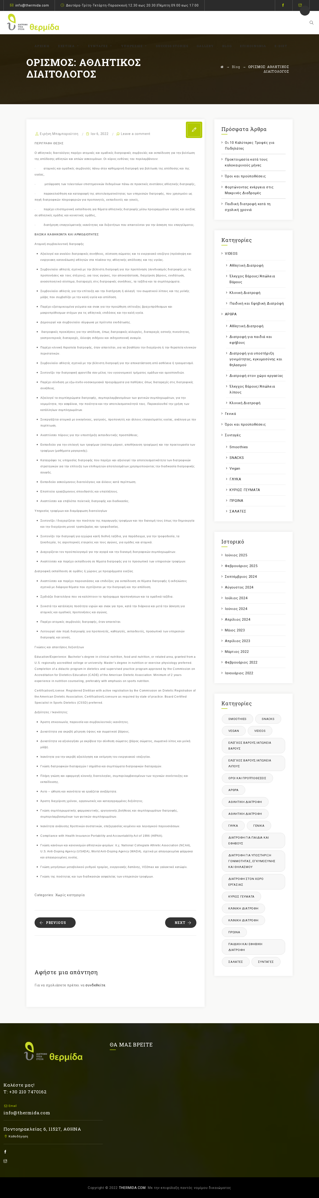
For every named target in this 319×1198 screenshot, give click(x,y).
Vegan (235, 468)
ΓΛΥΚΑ (235, 479)
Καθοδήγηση (18, 1136)
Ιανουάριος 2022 (239, 673)
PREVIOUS (56, 922)
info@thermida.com (32, 5)
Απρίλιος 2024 (237, 619)
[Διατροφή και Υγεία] (33, 22)
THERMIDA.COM (132, 1188)
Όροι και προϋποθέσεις (245, 176)
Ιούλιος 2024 (236, 598)
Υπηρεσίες (132, 46)
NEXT (180, 922)
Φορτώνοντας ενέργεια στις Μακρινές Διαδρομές (249, 190)
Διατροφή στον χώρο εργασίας (256, 376)
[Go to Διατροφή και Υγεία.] (222, 67)
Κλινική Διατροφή (245, 293)
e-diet (281, 46)
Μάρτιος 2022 (237, 652)
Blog (227, 46)
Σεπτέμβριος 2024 (241, 577)
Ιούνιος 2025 (236, 555)
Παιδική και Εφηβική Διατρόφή (257, 303)
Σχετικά (66, 46)
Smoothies (239, 447)
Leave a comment (135, 134)
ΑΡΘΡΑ (231, 314)
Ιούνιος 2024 (236, 609)
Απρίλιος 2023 (237, 641)
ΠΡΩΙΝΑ (236, 501)
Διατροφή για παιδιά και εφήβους (251, 340)
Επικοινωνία (253, 46)
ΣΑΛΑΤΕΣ (238, 511)
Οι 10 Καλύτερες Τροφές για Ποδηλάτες (249, 146)
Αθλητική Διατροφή (247, 265)
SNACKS (237, 458)
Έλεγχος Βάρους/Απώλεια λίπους (252, 389)
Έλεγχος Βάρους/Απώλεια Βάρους (252, 279)
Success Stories (172, 46)
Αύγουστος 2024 (239, 587)
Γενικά (230, 414)
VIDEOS (231, 253)
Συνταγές (98, 46)
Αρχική (42, 46)
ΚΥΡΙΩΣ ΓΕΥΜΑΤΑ (245, 490)
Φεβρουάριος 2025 (241, 566)
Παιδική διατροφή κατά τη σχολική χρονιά (248, 207)
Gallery (205, 46)
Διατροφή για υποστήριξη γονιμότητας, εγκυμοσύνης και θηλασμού (256, 359)
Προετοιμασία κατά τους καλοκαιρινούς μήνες (246, 162)
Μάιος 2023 (235, 630)
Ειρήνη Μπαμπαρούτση (59, 134)
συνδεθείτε (95, 985)
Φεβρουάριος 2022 (241, 662)
